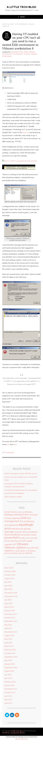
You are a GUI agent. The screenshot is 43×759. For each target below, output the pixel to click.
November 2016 (10, 632)
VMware (22, 544)
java (20, 532)
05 (6, 33)
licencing (26, 532)
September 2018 (11, 596)
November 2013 (10, 689)
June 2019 (8, 586)
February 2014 (10, 682)
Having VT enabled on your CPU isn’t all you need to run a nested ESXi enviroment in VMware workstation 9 (21, 41)
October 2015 (9, 653)
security (34, 538)
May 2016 (8, 639)
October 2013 (9, 692)
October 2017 (9, 618)
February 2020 (10, 571)
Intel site (25, 132)
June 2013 (8, 696)
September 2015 (11, 657)
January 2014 (9, 685)
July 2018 (7, 600)
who (26, 551)
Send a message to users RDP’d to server (20, 473)
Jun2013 (7, 37)
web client (19, 551)
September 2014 (11, 667)
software (14, 541)
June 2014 (8, 678)
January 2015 (9, 664)
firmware (20, 529)
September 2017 (11, 621)
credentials (16, 518)
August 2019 (9, 578)
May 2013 (8, 699)
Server (7, 541)
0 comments (9, 452)
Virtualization (17, 54)
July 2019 (7, 582)
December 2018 (10, 593)
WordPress (6, 733)
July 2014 (7, 675)
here (8, 444)
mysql (33, 535)
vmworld (30, 548)
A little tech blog (21, 7)
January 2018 (9, 610)
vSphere (9, 550)
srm (20, 541)
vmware (26, 54)
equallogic (26, 524)
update (29, 541)
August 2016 (9, 635)
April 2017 (8, 628)
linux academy (12, 534)
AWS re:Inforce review (13, 497)
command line (20, 514)
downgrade (9, 525)
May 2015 (8, 660)
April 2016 (8, 643)
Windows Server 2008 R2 (21, 553)
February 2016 (10, 650)
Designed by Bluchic (18, 733)
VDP (14, 544)
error (7, 528)
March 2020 (9, 568)
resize (27, 538)
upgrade (8, 544)
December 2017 (10, 614)
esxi (13, 528)
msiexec (27, 535)
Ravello (22, 538)
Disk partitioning (27, 521)
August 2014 (9, 671)
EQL (16, 525)
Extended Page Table (19, 52)
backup (8, 514)
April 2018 (8, 603)
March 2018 (9, 607)
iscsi (17, 532)
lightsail (34, 532)
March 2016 (9, 646)
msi (22, 535)
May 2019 (8, 589)
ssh (24, 540)
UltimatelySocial (21, 739)
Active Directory (11, 512)
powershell (11, 537)
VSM (36, 548)
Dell (23, 518)
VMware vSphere (15, 547)
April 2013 (8, 703)
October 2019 (9, 575)
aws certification (26, 512)
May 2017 (8, 625)
